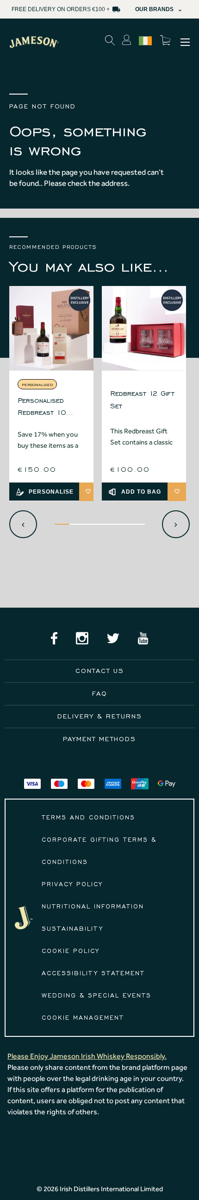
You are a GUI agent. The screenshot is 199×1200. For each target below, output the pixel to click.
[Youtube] (143, 638)
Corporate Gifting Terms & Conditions (99, 851)
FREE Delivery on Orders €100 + (61, 9)
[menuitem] (185, 42)
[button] (34, 42)
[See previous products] (23, 524)
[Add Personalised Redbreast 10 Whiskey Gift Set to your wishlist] (88, 492)
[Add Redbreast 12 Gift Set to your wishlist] (177, 492)
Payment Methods (99, 739)
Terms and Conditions (88, 817)
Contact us (99, 671)
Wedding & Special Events (96, 995)
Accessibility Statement (93, 973)
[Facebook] (54, 638)
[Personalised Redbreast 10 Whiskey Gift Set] (51, 328)
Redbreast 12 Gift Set (142, 399)
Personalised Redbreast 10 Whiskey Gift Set (47, 407)
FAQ (99, 694)
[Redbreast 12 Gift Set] (144, 328)
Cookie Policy (71, 951)
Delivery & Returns (99, 716)
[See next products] (176, 524)
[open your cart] (167, 42)
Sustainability (72, 929)
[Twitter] (113, 638)
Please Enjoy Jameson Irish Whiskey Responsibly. (87, 1056)
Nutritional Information (93, 906)
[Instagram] (82, 638)
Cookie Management (83, 1018)
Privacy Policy (72, 884)
